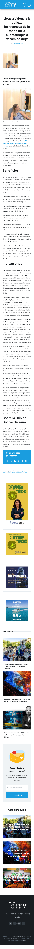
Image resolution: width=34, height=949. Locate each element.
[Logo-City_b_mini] (9, 3)
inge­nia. (24, 940)
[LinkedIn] (15, 461)
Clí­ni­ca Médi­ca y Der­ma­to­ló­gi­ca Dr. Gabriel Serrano (16, 143)
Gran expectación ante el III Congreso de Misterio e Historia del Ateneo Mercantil (17, 735)
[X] (11, 461)
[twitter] (15, 923)
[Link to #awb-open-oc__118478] (24, 5)
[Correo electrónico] (25, 461)
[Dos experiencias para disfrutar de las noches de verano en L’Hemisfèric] (17, 673)
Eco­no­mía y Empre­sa (14, 471)
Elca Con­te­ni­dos (13, 938)
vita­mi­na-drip (23, 472)
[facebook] (10, 923)
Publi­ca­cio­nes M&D (17, 936)
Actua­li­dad (5, 471)
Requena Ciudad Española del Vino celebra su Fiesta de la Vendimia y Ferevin (16, 666)
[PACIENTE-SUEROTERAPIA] (10, 53)
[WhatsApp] (18, 461)
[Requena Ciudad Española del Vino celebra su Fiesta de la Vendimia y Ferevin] (17, 639)
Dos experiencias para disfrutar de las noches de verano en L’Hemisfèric (17, 853)
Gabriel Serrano (7, 472)
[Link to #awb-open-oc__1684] (29, 5)
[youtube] (23, 923)
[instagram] (19, 923)
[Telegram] (22, 461)
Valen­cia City (18, 44)
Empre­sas (23, 471)
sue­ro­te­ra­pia (15, 472)
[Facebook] (7, 461)
